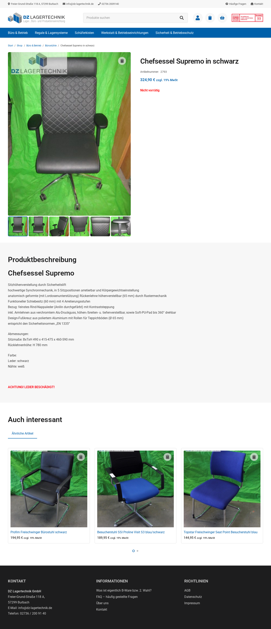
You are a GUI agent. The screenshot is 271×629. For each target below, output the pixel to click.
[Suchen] (182, 18)
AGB (187, 590)
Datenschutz (193, 597)
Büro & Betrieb (33, 45)
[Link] (198, 18)
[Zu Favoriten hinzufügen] (122, 61)
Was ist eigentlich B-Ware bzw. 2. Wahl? (124, 590)
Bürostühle (51, 45)
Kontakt (101, 609)
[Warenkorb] (222, 18)
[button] (30, 32)
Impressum (192, 603)
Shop (19, 45)
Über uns (102, 603)
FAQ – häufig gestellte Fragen (117, 597)
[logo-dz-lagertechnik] (36, 17)
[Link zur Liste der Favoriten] (210, 18)
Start (10, 45)
